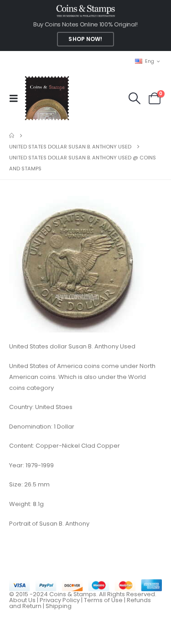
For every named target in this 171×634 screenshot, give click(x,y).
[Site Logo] (47, 98)
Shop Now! (85, 39)
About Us (22, 600)
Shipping (59, 606)
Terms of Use (103, 600)
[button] (16, 98)
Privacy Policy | (62, 600)
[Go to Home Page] (11, 135)
